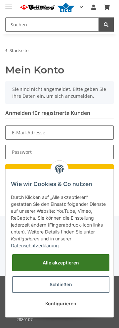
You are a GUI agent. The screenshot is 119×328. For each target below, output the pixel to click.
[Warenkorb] (107, 7)
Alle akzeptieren (61, 262)
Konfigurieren (60, 303)
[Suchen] (106, 24)
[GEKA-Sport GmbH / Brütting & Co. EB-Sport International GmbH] (47, 7)
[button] (93, 7)
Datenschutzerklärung (35, 245)
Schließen (61, 284)
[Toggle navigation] (8, 4)
